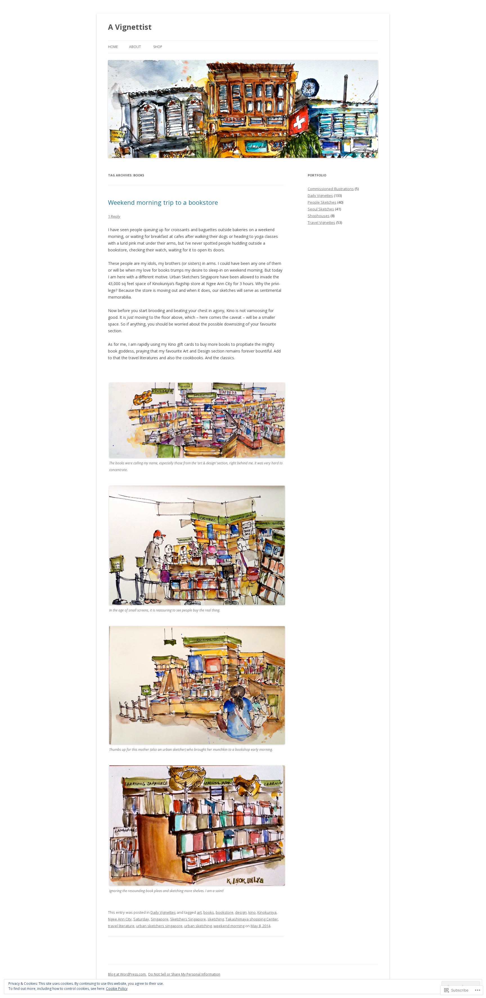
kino (252, 912)
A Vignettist (130, 27)
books (208, 912)
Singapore (159, 919)
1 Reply (114, 216)
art (199, 912)
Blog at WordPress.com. (127, 974)
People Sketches (322, 202)
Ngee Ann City (120, 919)
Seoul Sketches (321, 209)
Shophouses (319, 215)
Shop (157, 46)
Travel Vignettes (321, 222)
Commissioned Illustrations (331, 188)
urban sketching (198, 925)
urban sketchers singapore (159, 925)
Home (113, 46)
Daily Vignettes (163, 912)
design (241, 912)
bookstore (224, 912)
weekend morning (228, 925)
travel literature (121, 925)
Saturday (141, 919)
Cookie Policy (116, 988)
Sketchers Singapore (188, 919)
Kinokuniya (266, 912)
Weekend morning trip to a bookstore (163, 202)
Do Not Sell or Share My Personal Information (184, 974)
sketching (216, 919)
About (135, 46)
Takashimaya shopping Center (252, 919)
